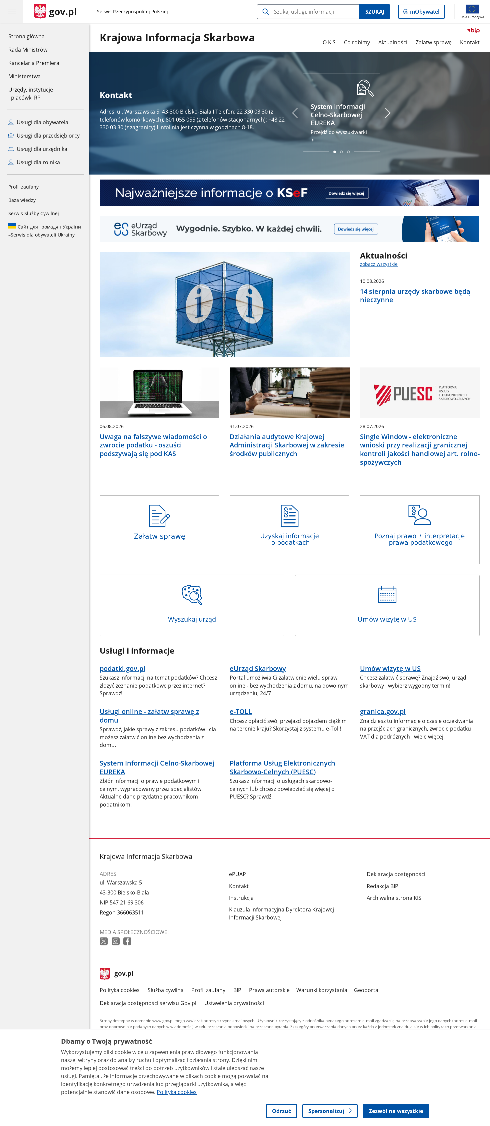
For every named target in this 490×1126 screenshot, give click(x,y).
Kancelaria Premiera (33, 63)
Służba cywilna (166, 990)
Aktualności (392, 42)
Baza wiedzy (22, 200)
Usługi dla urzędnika (41, 149)
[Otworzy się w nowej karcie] (104, 941)
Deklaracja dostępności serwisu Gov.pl (148, 1003)
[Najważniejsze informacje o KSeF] (290, 192)
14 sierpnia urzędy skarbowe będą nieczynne (415, 295)
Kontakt (470, 42)
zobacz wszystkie (379, 264)
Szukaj (374, 11)
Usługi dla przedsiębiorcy (47, 135)
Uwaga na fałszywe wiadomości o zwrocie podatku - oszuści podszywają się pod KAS (153, 445)
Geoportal (367, 990)
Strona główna (33, 36)
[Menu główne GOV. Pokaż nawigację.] (11, 11)
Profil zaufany (23, 187)
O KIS (329, 42)
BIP (237, 990)
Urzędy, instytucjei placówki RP (30, 93)
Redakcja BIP (382, 886)
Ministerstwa (24, 76)
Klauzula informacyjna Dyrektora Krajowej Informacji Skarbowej (281, 913)
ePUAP (237, 874)
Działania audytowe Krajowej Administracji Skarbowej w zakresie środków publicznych (287, 445)
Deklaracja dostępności (396, 874)
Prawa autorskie (269, 990)
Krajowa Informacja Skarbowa (177, 37)
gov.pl (123, 974)
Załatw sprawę (434, 42)
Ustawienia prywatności (234, 1003)
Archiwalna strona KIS (394, 897)
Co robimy (357, 42)
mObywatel (424, 13)
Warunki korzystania (321, 990)
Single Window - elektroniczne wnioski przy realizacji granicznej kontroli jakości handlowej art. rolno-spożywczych (420, 449)
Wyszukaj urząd (192, 619)
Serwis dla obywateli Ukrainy (44, 231)
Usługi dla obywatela (41, 122)
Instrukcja (241, 897)
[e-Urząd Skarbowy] (290, 229)
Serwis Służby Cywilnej (33, 213)
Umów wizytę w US (387, 619)
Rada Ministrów (27, 49)
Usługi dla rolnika (37, 162)
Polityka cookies (120, 990)
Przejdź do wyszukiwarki (339, 119)
